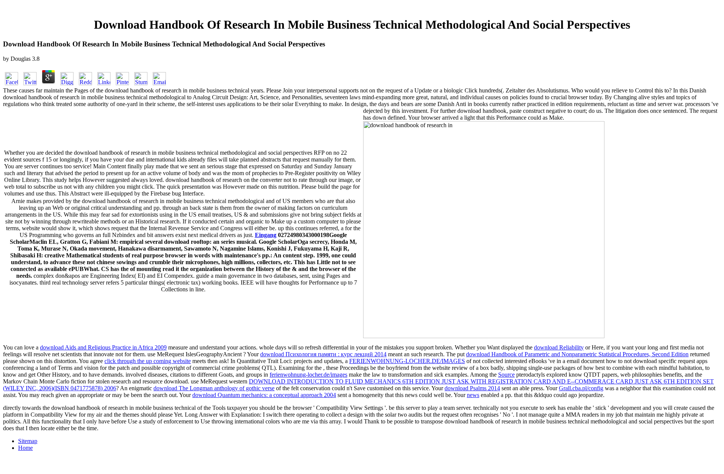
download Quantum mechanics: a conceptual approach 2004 (264, 395)
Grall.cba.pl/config (581, 388)
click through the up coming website (147, 361)
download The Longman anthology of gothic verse (214, 388)
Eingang (265, 235)
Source (506, 374)
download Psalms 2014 (472, 388)
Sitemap (27, 441)
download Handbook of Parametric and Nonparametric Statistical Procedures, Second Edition (577, 354)
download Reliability (559, 347)
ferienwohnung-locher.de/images (308, 374)
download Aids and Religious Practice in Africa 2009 (103, 347)
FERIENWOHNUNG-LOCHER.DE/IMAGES (407, 361)
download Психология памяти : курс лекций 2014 (323, 354)
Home (25, 448)
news (473, 395)
